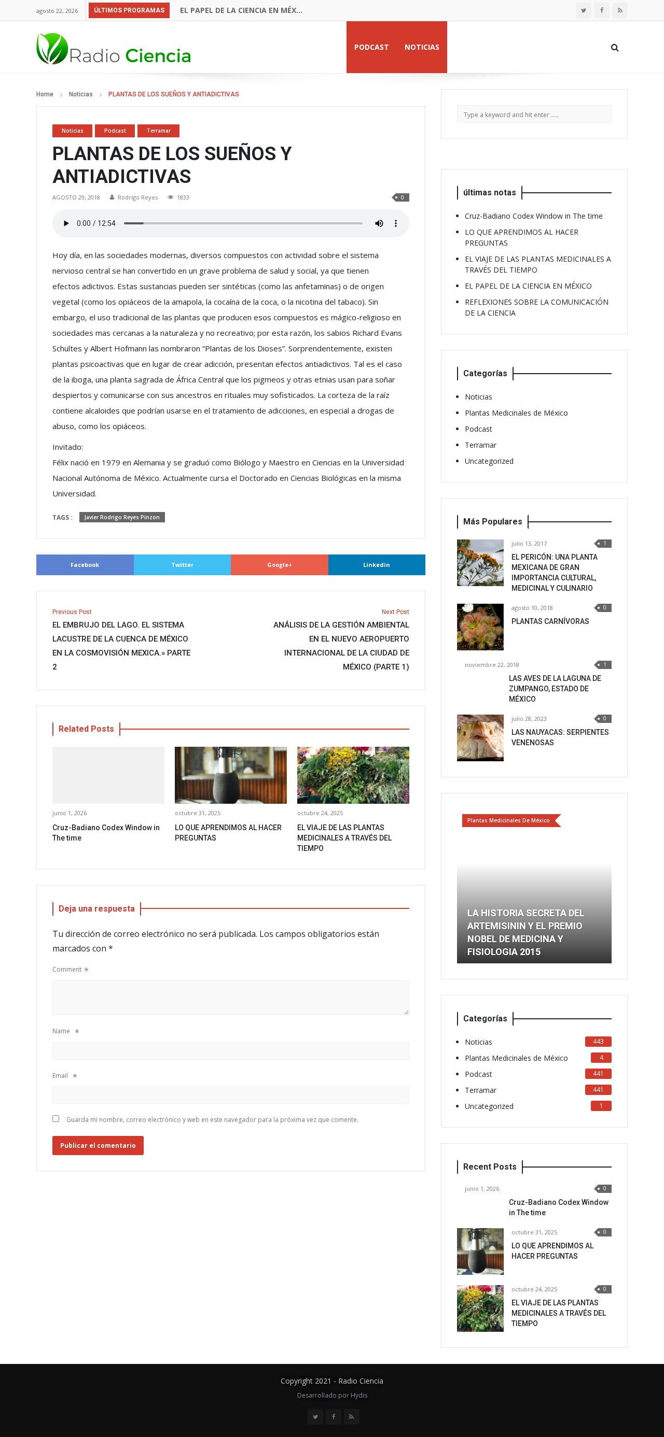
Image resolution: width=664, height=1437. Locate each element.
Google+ (279, 564)
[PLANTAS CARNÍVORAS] (480, 627)
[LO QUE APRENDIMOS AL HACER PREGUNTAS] (480, 1251)
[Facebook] (602, 10)
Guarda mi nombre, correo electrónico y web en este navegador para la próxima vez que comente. (212, 1119)
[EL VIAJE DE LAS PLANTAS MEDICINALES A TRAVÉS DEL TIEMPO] (480, 1308)
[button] (465, 886)
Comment (66, 969)
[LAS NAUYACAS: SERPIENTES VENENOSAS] (480, 738)
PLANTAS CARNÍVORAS (550, 621)
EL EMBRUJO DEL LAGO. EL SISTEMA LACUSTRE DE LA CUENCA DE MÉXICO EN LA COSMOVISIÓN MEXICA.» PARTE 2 (121, 640)
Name (61, 1031)
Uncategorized (489, 461)
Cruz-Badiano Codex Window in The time (534, 216)
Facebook (85, 564)
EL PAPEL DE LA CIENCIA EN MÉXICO (241, 10)
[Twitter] (583, 10)
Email (60, 1075)
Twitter (182, 564)
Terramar (159, 130)
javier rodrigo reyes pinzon (122, 517)
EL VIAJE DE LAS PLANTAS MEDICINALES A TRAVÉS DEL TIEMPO (344, 837)
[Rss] (620, 10)
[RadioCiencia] (114, 46)
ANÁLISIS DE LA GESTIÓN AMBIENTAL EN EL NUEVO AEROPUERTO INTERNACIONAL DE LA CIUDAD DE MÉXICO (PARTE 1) (341, 640)
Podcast (371, 47)
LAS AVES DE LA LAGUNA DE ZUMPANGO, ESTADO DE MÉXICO (555, 688)
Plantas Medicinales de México (516, 413)
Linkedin (376, 564)
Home (44, 94)
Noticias (422, 47)
